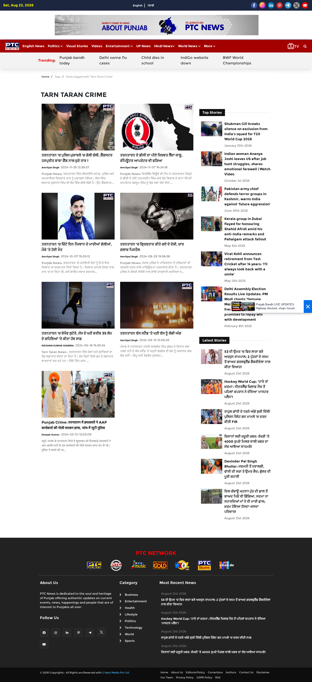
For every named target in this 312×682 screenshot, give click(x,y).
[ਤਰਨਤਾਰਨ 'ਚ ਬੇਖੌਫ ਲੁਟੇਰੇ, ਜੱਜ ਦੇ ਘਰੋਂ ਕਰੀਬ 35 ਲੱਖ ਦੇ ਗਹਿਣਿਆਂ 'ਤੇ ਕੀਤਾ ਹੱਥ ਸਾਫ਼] (78, 305)
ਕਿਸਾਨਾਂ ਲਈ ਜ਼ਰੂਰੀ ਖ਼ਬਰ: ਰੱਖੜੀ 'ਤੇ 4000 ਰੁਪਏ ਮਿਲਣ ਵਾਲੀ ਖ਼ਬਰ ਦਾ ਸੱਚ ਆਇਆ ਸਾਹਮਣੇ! (246, 441)
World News (188, 46)
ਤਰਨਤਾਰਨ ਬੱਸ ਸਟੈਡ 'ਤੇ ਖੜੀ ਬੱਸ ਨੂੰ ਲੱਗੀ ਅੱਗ (150, 333)
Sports (130, 641)
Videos (96, 46)
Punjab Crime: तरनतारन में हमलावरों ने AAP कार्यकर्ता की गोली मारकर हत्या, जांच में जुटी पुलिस (74, 425)
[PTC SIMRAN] (204, 565)
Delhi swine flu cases (113, 60)
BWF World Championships (237, 60)
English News (33, 46)
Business (131, 595)
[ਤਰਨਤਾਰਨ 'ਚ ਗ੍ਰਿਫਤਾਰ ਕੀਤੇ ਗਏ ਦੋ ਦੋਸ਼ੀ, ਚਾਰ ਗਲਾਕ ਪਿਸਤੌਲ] (156, 216)
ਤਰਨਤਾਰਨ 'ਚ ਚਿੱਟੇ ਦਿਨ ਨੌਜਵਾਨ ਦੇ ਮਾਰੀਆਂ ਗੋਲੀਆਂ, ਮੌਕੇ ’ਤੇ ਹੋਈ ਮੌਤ (77, 247)
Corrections (215, 672)
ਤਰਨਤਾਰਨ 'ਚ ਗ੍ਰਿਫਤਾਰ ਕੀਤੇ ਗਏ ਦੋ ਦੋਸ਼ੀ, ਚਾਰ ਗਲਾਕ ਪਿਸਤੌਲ (152, 247)
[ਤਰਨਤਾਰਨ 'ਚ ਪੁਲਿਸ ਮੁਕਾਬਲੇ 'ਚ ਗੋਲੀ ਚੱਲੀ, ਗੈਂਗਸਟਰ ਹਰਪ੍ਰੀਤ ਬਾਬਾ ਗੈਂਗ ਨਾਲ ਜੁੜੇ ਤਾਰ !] (78, 127)
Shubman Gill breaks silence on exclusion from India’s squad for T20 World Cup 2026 (246, 131)
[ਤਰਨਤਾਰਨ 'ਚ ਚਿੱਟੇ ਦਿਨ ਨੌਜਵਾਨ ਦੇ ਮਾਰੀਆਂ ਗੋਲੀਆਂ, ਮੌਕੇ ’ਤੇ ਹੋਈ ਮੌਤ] (78, 216)
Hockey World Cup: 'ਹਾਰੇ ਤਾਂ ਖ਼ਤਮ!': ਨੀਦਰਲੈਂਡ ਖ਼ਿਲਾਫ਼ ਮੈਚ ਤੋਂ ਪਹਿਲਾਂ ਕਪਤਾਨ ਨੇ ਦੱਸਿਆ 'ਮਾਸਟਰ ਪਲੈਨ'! (246, 389)
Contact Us (246, 672)
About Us (177, 672)
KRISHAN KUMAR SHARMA (58, 345)
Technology (133, 628)
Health (130, 608)
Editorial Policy (195, 672)
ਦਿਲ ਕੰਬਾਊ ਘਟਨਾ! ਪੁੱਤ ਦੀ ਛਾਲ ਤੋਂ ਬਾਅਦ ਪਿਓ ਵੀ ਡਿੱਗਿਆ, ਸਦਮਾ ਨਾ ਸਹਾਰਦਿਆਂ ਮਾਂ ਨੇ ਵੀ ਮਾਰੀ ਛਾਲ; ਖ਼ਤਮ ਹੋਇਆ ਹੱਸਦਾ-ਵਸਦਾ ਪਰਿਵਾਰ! (246, 501)
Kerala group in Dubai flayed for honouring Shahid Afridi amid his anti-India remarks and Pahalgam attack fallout (245, 229)
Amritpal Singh (50, 167)
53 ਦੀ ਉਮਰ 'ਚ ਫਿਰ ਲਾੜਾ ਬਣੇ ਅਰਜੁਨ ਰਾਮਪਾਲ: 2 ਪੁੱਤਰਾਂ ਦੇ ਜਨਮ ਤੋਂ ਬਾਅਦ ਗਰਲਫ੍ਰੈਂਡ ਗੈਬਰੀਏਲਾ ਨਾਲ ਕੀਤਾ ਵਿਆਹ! (247, 359)
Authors (231, 672)
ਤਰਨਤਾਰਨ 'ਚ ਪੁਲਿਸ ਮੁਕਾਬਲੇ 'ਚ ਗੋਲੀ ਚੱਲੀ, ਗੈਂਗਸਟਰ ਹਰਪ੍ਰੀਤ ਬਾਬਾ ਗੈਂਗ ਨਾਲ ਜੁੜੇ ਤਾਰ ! (77, 158)
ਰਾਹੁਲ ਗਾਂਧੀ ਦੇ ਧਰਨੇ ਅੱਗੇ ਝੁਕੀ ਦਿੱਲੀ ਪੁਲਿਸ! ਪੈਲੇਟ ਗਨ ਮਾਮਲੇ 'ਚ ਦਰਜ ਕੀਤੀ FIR (247, 417)
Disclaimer (263, 672)
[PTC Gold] (160, 565)
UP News (143, 46)
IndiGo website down (194, 60)
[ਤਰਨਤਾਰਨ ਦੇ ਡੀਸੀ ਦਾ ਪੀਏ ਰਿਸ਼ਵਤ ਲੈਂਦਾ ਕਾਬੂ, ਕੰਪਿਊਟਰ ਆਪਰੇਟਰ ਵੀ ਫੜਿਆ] (156, 127)
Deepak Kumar (50, 434)
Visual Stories (77, 46)
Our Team (166, 677)
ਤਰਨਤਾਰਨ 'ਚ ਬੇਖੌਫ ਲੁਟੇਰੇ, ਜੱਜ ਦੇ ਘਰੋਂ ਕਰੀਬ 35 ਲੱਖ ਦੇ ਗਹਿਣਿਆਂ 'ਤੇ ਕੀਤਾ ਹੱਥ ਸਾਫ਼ (77, 336)
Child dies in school (152, 60)
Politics (54, 46)
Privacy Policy (185, 677)
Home (45, 76)
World (129, 634)
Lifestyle (131, 614)
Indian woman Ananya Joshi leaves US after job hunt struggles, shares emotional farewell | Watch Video (247, 164)
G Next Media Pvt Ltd (115, 672)
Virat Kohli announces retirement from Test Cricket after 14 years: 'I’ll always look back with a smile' (245, 264)
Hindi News (163, 46)
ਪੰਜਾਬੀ (151, 5)
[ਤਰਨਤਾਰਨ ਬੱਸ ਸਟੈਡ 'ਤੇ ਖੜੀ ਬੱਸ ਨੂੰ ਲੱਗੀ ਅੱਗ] (156, 305)
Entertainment (118, 46)
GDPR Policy (204, 677)
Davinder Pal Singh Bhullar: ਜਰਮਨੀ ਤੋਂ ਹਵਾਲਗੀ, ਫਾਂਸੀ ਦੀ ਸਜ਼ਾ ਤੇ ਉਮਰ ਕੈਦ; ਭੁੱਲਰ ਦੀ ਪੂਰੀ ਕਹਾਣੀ (247, 469)
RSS (218, 677)
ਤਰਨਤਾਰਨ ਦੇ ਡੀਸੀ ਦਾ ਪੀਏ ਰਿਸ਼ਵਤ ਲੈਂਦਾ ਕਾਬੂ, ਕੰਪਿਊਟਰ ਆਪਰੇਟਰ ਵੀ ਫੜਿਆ (151, 158)
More (208, 46)
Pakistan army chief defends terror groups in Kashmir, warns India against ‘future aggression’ (247, 196)
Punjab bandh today (72, 60)
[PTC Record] (116, 565)
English (138, 5)
